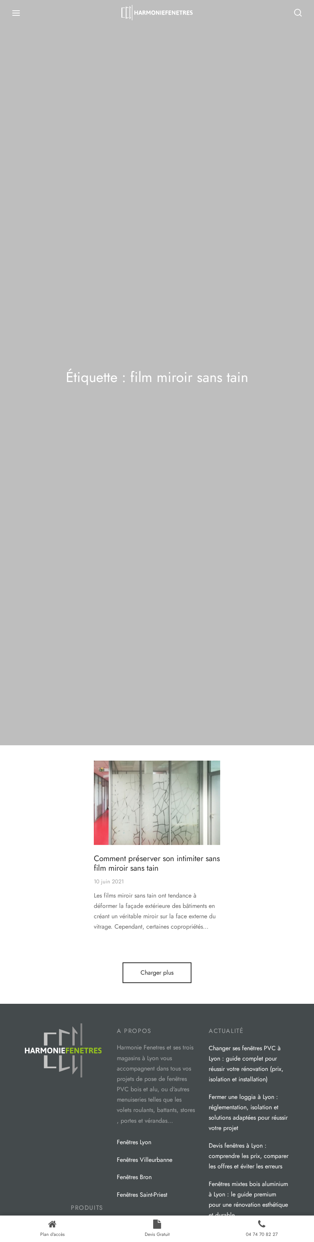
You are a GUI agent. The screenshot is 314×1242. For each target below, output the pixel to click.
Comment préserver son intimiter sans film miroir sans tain (157, 863)
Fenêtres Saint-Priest (142, 1194)
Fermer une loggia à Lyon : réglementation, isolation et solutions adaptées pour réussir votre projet (248, 1112)
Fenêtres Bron (134, 1177)
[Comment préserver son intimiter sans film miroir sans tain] (157, 803)
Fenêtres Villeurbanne (144, 1159)
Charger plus (157, 972)
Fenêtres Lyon (134, 1142)
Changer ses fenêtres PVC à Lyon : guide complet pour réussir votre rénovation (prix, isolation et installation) (246, 1064)
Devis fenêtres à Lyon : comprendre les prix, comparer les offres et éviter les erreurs (248, 1156)
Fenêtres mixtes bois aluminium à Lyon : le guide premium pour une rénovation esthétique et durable (248, 1199)
